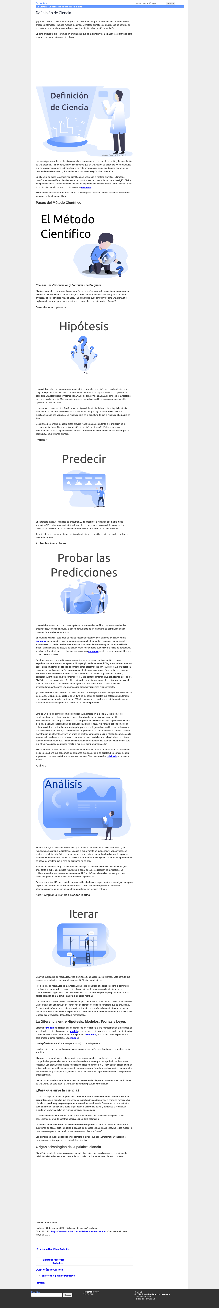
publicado (112, 756)
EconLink (41, 3)
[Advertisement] (61, 62)
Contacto (139, 1292)
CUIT (85, 1294)
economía (86, 187)
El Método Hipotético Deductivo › (53, 1261)
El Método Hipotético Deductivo (53, 1249)
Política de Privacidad (145, 1299)
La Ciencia (42, 7)
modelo (50, 1027)
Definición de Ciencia (49, 1269)
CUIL (92, 1294)
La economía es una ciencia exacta (65, 7)
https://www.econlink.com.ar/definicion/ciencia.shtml (78, 1231)
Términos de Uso (143, 1296)
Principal (40, 1282)
